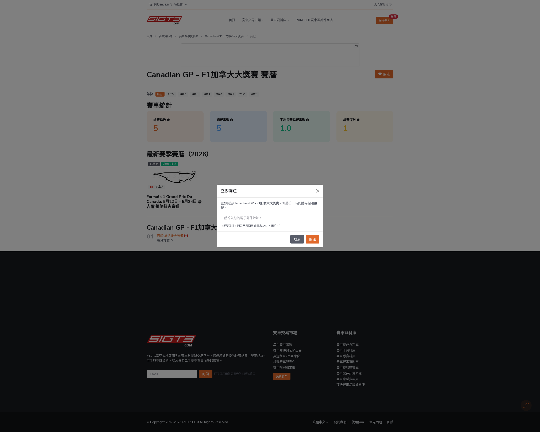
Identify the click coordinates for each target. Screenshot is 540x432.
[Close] (318, 191)
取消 (297, 239)
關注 (312, 239)
